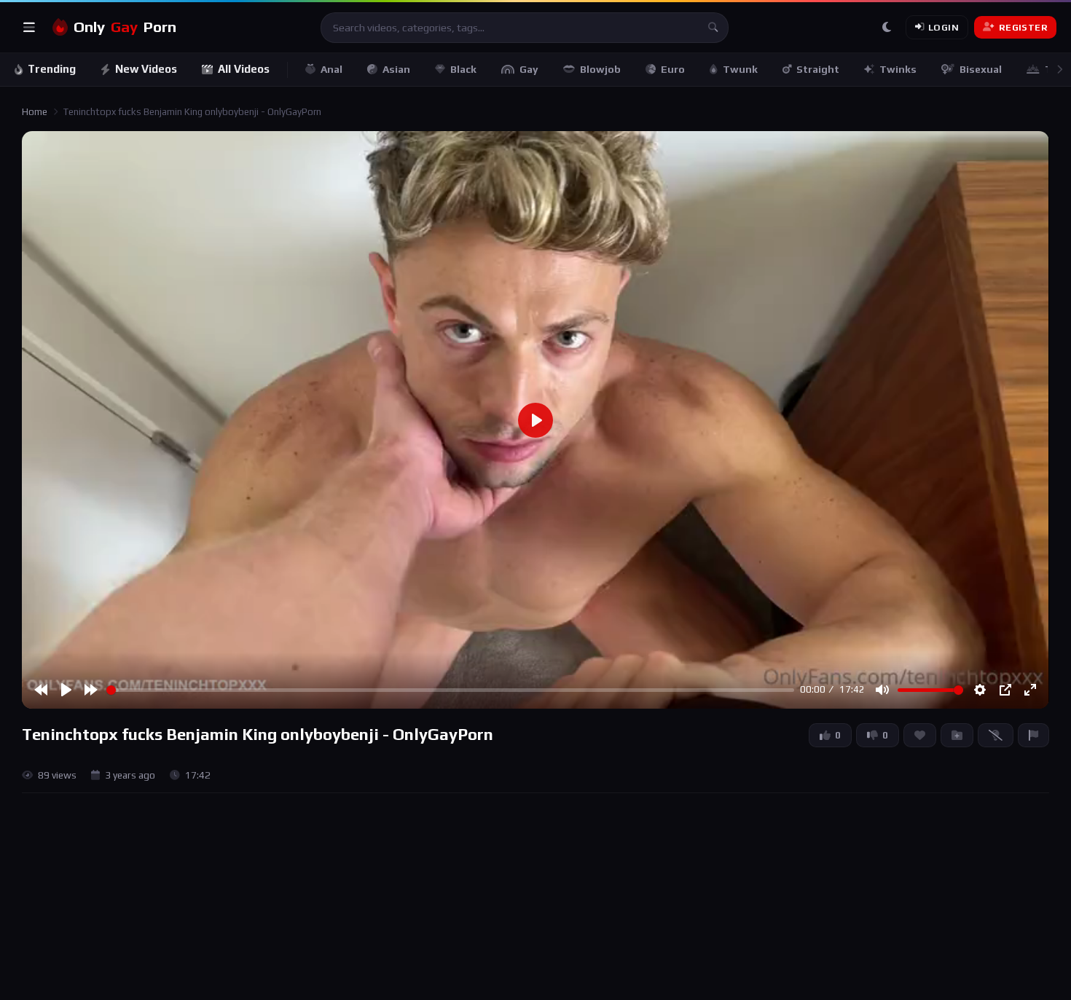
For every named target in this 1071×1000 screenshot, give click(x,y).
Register (1023, 27)
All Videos (244, 69)
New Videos (146, 69)
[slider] (450, 690)
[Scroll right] (1059, 69)
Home (34, 111)
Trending (52, 69)
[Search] (713, 27)
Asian (396, 69)
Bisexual (981, 69)
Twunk (740, 69)
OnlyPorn (125, 27)
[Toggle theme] (886, 27)
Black (463, 69)
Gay (528, 69)
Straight (817, 69)
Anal (331, 69)
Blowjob (600, 69)
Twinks (898, 69)
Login (943, 27)
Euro (673, 69)
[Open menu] (29, 27)
